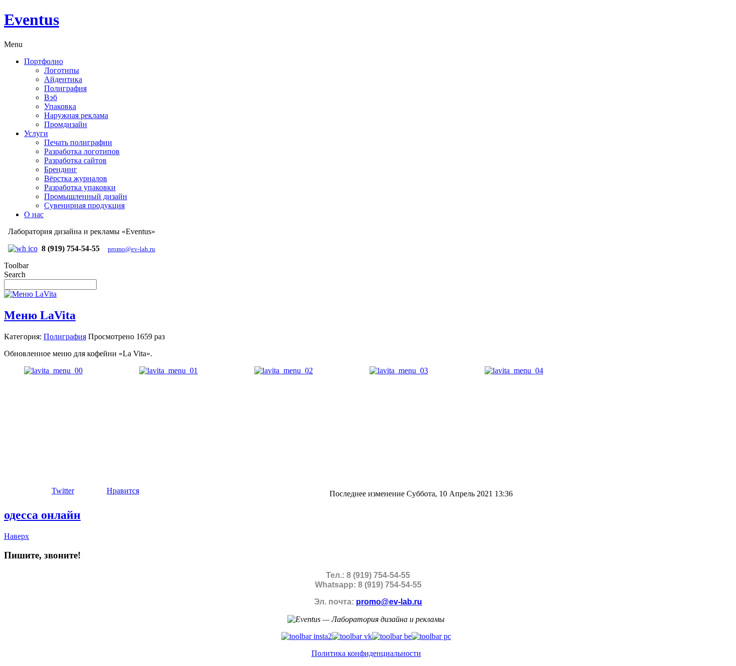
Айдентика (63, 79)
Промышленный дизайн (85, 196)
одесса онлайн (42, 514)
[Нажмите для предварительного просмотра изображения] (30, 294)
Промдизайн (65, 124)
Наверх (16, 536)
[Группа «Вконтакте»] (352, 636)
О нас (34, 214)
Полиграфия (65, 88)
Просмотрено (111, 336)
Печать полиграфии (78, 142)
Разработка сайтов (75, 160)
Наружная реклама (76, 115)
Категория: (23, 336)
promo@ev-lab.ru (131, 249)
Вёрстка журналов (75, 178)
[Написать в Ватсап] (23, 248)
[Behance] (392, 636)
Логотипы (61, 70)
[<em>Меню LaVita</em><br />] (53, 370)
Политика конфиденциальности (366, 653)
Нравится (123, 490)
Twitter (63, 490)
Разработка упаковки (80, 187)
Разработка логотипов (82, 151)
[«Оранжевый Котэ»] (431, 636)
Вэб (50, 97)
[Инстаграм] (306, 636)
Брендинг (60, 169)
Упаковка (60, 106)
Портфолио (43, 61)
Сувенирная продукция (84, 205)
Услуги (36, 133)
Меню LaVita (40, 315)
